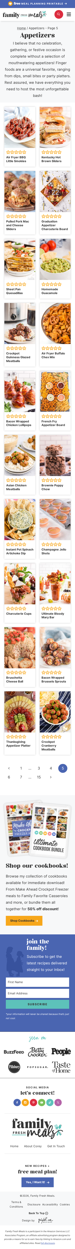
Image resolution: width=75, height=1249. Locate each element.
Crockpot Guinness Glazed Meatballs (18, 357)
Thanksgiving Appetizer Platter (18, 743)
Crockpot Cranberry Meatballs (49, 745)
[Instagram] (25, 1102)
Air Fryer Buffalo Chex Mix (53, 355)
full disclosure (48, 1243)
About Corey (33, 1146)
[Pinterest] (33, 1102)
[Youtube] (41, 1102)
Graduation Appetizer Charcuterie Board (55, 225)
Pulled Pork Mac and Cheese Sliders (17, 225)
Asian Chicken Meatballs (16, 487)
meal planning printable (39, 3)
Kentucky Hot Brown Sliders (52, 159)
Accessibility (50, 1204)
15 (39, 777)
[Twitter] (58, 1102)
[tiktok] (50, 1102)
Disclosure (33, 1204)
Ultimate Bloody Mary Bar (53, 615)
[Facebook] (17, 1102)
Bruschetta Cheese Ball (14, 679)
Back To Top (36, 1212)
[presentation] (19, 127)
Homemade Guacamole (50, 291)
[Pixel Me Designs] (45, 1220)
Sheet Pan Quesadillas (14, 291)
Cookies (65, 1204)
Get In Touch (56, 1146)
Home (14, 1146)
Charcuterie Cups (18, 613)
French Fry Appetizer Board (53, 423)
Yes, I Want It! (36, 1182)
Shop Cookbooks (22, 921)
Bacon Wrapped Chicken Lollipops (18, 423)
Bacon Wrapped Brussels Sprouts (54, 679)
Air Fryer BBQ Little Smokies (16, 159)
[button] (8, 152)
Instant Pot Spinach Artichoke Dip (19, 551)
